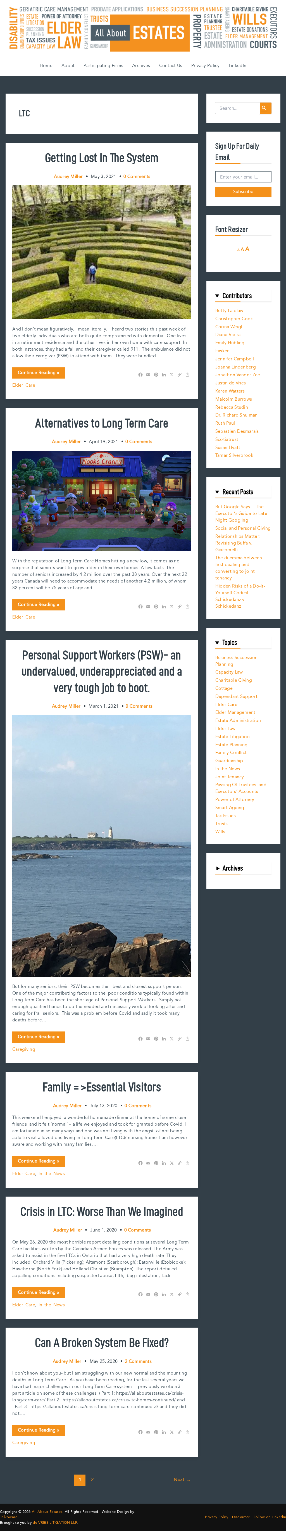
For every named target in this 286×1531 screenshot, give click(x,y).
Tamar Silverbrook (234, 455)
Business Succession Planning (236, 661)
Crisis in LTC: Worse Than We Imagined (101, 1211)
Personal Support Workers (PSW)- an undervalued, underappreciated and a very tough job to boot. (102, 671)
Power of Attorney (234, 799)
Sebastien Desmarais (237, 431)
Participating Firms (103, 65)
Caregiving (23, 1049)
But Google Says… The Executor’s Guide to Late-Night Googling (242, 513)
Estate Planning (231, 744)
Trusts (221, 824)
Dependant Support (236, 696)
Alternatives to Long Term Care (101, 423)
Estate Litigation (232, 736)
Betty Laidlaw (229, 310)
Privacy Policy (205, 65)
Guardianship (229, 760)
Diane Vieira (228, 334)
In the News (52, 1173)
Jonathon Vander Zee (237, 375)
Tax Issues (225, 815)
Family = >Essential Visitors (102, 1086)
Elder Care (23, 385)
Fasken (222, 351)
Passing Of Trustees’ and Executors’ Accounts (240, 788)
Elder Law (225, 728)
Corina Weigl (228, 327)
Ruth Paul (225, 423)
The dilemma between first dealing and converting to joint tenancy (238, 568)
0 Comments (136, 176)
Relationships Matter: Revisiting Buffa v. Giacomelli (237, 543)
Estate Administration (238, 720)
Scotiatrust (226, 439)
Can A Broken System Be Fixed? (102, 1342)
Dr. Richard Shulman (236, 415)
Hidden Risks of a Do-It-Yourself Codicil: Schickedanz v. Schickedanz (240, 596)
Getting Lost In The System (102, 157)
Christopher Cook (234, 318)
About (68, 65)
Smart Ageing (229, 807)
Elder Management (235, 712)
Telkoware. (9, 1517)
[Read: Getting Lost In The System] (101, 252)
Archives (141, 65)
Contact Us (170, 65)
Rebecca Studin (231, 407)
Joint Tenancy (229, 777)
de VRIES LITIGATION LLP (55, 1522)
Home (46, 65)
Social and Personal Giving (243, 528)
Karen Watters (230, 391)
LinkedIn (237, 65)
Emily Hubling (230, 342)
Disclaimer (241, 1517)
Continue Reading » (38, 374)
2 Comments (138, 1361)
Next (182, 1479)
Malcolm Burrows (233, 399)
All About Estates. (47, 1512)
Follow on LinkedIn (270, 1517)
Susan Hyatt (227, 447)
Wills (220, 831)
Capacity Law (229, 672)
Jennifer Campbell (234, 359)
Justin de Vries (230, 383)
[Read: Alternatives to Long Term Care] (101, 500)
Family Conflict (231, 752)
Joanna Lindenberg (235, 367)
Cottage (224, 688)
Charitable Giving (233, 680)
